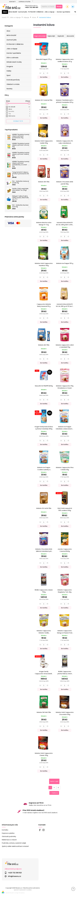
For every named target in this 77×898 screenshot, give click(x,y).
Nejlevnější (51, 36)
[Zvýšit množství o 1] (47, 73)
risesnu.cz (43, 830)
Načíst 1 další (54, 781)
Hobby (9, 71)
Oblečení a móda (13, 84)
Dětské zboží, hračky (14, 62)
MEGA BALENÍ (11, 35)
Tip (19, 114)
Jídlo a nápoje (12, 49)
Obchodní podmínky (9, 836)
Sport (9, 75)
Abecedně (70, 36)
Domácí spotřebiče (14, 53)
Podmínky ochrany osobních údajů (14, 843)
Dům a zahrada (12, 58)
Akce (8, 31)
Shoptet (12, 893)
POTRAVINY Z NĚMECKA (15, 44)
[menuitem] (5, 12)
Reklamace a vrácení (9, 840)
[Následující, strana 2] (54, 787)
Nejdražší (61, 36)
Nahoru (55, 793)
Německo (19, 116)
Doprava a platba (24, 1)
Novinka (19, 111)
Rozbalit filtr (18, 121)
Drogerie (10, 66)
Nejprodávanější (40, 36)
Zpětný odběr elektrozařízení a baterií (15, 846)
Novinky (9, 89)
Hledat (59, 6)
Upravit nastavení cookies (23, 890)
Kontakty (12, 1)
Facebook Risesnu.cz (39, 830)
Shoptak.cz (22, 893)
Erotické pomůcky (13, 80)
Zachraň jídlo (12, 40)
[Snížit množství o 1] (40, 73)
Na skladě (19, 107)
